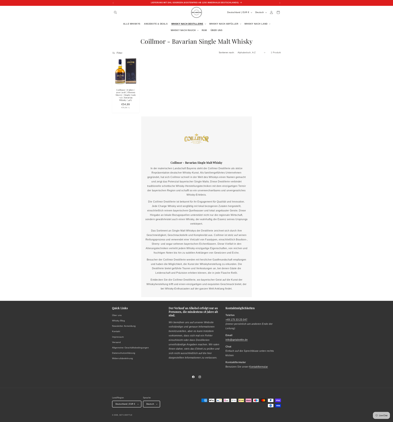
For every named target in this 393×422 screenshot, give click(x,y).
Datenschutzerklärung (123, 353)
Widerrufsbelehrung (122, 358)
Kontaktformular (258, 366)
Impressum (118, 337)
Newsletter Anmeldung (124, 326)
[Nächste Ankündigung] (279, 3)
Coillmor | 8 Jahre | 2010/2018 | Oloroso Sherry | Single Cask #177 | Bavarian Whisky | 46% (126, 95)
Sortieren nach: (227, 52)
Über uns (117, 315)
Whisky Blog (118, 320)
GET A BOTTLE (125, 415)
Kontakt (116, 331)
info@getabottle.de (237, 339)
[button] (115, 12)
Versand (116, 342)
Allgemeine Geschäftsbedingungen (130, 347)
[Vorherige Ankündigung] (113, 3)
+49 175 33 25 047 (236, 319)
